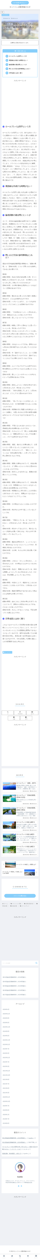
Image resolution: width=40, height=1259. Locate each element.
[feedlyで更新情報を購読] (21, 1186)
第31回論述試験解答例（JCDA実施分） (15, 977)
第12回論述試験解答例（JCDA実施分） (14, 1138)
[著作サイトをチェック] (18, 1186)
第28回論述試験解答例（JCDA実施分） (15, 990)
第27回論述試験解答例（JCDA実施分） (15, 994)
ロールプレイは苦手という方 (18, 56)
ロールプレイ (8, 652)
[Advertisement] (20, 102)
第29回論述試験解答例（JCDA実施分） (15, 986)
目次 (19, 51)
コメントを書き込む (20, 896)
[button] (26, 718)
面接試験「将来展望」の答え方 (11, 1153)
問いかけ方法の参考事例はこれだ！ (20, 69)
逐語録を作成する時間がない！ (18, 60)
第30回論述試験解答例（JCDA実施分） (15, 981)
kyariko (31, 1138)
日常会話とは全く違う (16, 73)
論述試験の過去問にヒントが (18, 64)
